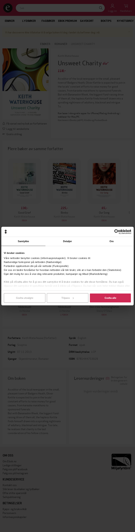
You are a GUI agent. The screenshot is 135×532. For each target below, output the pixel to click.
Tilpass (65, 297)
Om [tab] (111, 241)
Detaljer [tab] (67, 241)
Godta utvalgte (24, 297)
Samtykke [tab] (23, 241)
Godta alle (110, 297)
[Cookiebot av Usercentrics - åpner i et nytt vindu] (116, 231)
